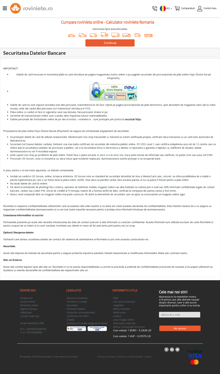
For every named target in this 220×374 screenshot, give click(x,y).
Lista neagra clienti (123, 319)
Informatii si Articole (124, 323)
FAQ (115, 298)
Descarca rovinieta (77, 298)
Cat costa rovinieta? (124, 301)
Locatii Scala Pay (29, 316)
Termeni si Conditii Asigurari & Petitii (87, 323)
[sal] (76, 328)
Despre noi (26, 298)
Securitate (72, 305)
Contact (147, 356)
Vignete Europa (28, 308)
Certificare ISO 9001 (78, 316)
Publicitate (26, 312)
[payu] (194, 351)
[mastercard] (194, 362)
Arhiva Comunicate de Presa (129, 326)
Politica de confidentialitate (130, 356)
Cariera (117, 316)
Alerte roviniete (121, 308)
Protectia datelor (76, 308)
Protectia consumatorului (81, 312)
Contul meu (210, 8)
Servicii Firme (27, 301)
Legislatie (118, 305)
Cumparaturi (188, 8)
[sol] (97, 328)
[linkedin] (172, 349)
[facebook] (167, 349)
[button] (166, 8)
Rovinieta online (29, 305)
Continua (110, 43)
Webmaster (119, 312)
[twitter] (177, 349)
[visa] (194, 355)
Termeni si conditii (77, 301)
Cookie (70, 319)
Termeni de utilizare (106, 356)
